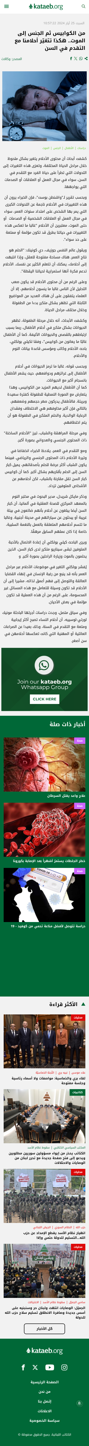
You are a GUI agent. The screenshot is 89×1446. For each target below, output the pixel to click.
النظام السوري (63, 1227)
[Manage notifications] (79, 1403)
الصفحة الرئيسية (45, 1382)
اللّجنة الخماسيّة (45, 1072)
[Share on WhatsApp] (81, 58)
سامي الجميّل (77, 1302)
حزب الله (80, 1227)
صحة (80, 740)
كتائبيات (77, 1092)
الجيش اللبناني (42, 1227)
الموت (45, 148)
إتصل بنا (44, 1401)
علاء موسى (78, 1072)
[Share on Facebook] (71, 58)
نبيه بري (63, 1072)
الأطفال (69, 148)
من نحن (44, 1391)
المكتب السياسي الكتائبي (69, 1147)
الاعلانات (45, 1411)
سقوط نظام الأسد (38, 1147)
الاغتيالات (33, 1302)
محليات (78, 1017)
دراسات (81, 148)
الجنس (57, 148)
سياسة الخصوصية (44, 1420)
